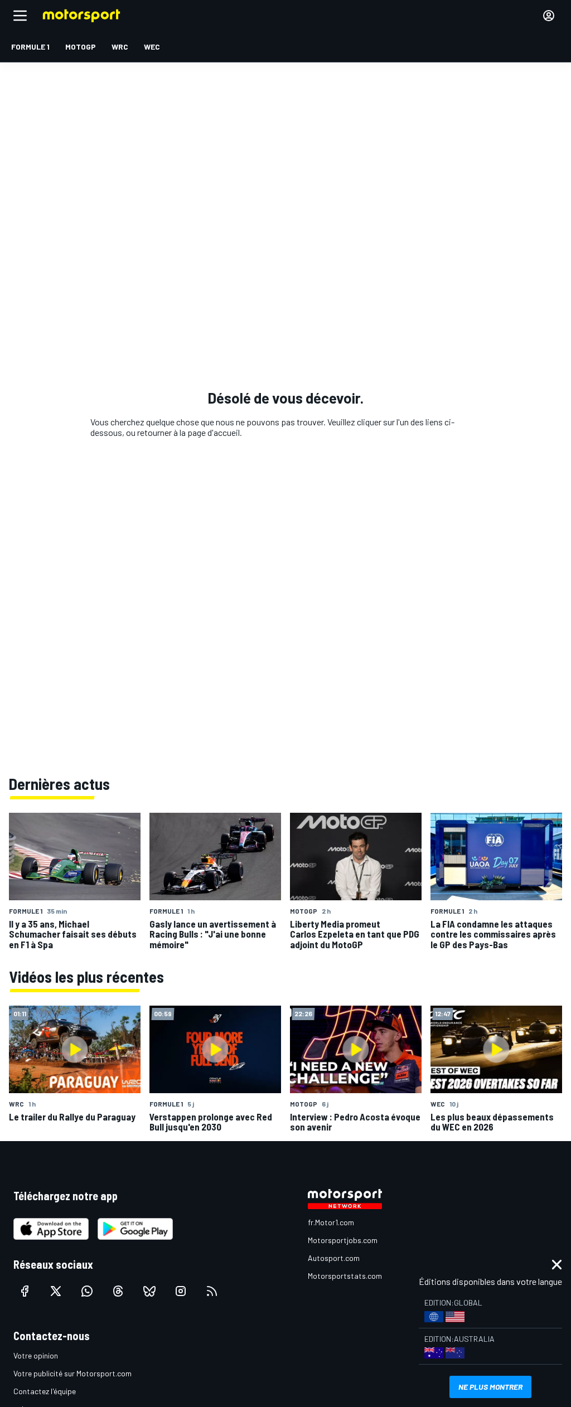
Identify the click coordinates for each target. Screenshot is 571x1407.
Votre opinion (35, 1355)
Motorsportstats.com (345, 1275)
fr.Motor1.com (331, 1222)
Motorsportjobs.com (343, 1240)
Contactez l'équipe (44, 1391)
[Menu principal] (20, 16)
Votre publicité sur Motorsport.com (72, 1373)
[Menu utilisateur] (549, 15)
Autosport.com (334, 1258)
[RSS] (212, 1291)
